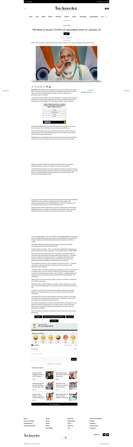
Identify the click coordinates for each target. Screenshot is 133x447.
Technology (83, 16)
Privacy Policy (94, 425)
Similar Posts (86, 92)
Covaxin (70, 316)
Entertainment (94, 16)
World (43, 16)
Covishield (54, 320)
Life (69, 428)
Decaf (69, 423)
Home (30, 16)
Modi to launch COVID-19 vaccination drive (54, 316)
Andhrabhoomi (28, 423)
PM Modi (38, 316)
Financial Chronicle (29, 425)
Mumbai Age (71, 421)
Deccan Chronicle (29, 421)
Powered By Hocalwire (104, 443)
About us (70, 425)
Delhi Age (70, 418)
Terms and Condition (96, 418)
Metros (50, 16)
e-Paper (98, 1)
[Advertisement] (54, 151)
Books (48, 418)
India (37, 16)
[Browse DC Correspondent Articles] (34, 326)
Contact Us (93, 428)
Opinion (66, 16)
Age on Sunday (104, 1)
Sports (74, 16)
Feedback (92, 423)
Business (58, 16)
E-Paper (92, 421)
